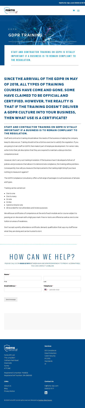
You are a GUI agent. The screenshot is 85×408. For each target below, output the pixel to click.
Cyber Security (50, 356)
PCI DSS (47, 358)
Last (45, 281)
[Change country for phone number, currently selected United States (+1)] (46, 290)
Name (7, 274)
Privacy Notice (9, 391)
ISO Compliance (50, 350)
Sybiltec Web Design (45, 400)
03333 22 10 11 (49, 388)
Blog (6, 388)
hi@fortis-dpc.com (66, 3)
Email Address (10, 286)
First (5, 281)
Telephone (48, 286)
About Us (7, 386)
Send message (11, 299)
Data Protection (50, 353)
